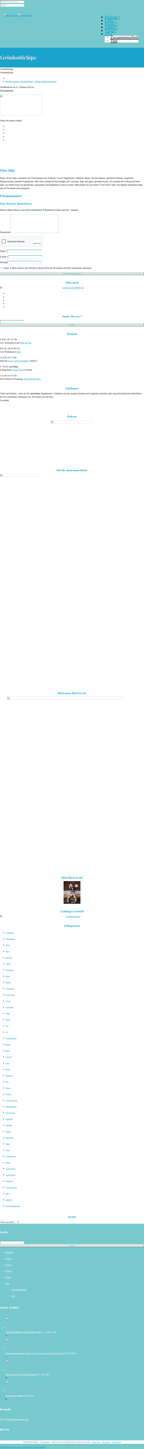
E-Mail (3, 256)
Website (3, 262)
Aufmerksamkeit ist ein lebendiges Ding (23, 1332)
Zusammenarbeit (124, 37)
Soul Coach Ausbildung (18, 361)
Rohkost (8, 1094)
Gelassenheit (10, 989)
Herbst (8, 1020)
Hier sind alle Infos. (33, 379)
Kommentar (5, 232)
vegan (8, 1150)
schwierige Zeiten (11, 1100)
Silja (108, 34)
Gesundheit (9, 1007)
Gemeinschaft (10, 995)
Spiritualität (9, 1138)
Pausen (8, 1088)
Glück (8, 1014)
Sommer (8, 1132)
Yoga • (110, 30)
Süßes (8, 1144)
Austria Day (17, 370)
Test (113, 40)
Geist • (110, 20)
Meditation (9, 1076)
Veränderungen (11, 1156)
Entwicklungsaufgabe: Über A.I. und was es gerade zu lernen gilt (34, 1353)
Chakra (8, 964)
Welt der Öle (25, 343)
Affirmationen (10, 939)
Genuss (8, 1001)
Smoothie (9, 1125)
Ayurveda (9, 958)
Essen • (111, 23)
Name (2, 251)
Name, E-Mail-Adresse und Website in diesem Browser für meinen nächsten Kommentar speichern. (47, 268)
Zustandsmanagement (13, 1206)
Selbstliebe (9, 1119)
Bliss (19, 352)
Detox (8, 976)
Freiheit (8, 982)
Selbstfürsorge (10, 1113)
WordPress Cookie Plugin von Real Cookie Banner (23, 1447)
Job (7, 1032)
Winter (8, 1163)
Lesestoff (9, 1057)
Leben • (111, 27)
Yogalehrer (9, 1181)
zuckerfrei (9, 1200)
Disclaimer (106, 1442)
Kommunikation (11, 1038)
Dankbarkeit (10, 970)
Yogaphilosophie (11, 1187)
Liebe (7, 1063)
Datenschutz (116, 1442)
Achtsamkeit (10, 933)
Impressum (96, 1442)
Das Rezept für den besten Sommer (21, 1374)
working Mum (10, 1169)
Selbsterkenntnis (11, 1107)
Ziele (7, 1194)
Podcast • (113, 17)
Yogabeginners (11, 1175)
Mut (7, 1082)
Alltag (8, 945)
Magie (8, 1069)
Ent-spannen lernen (14, 1396)
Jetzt (7, 1026)
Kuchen (8, 1045)
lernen (8, 1051)
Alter (7, 951)
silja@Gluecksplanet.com (17, 1419)
